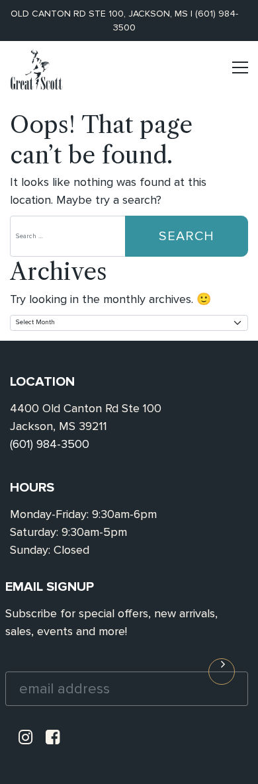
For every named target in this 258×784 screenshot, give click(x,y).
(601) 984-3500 (49, 444)
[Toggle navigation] (240, 73)
